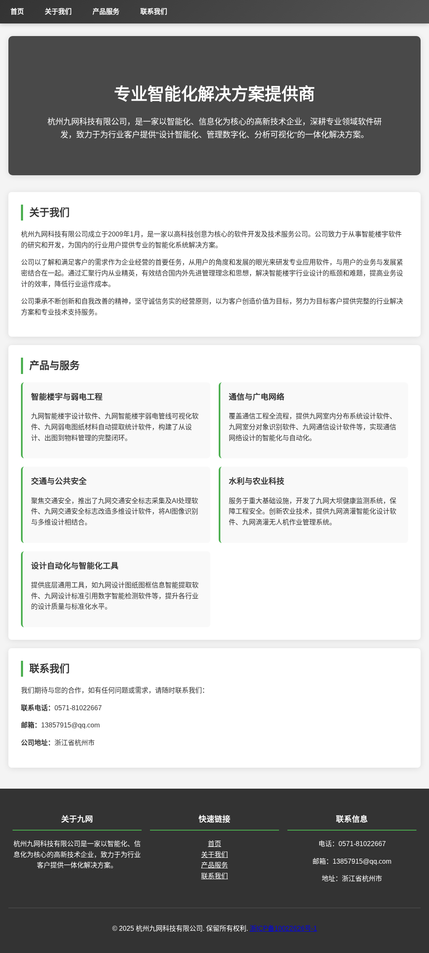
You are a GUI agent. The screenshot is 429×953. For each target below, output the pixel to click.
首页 (17, 11)
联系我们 (153, 11)
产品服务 (106, 11)
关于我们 (58, 11)
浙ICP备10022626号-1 (283, 928)
